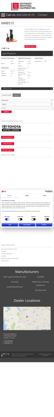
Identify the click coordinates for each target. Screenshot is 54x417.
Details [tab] (27, 195)
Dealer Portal (14, 355)
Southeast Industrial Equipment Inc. (27, 6)
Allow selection (27, 224)
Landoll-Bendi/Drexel (6, 253)
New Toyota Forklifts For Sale (9, 249)
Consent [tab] (9, 195)
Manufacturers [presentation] (7, 95)
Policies (13, 354)
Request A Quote (30, 46)
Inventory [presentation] (17, 95)
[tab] (7, 95)
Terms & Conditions (23, 354)
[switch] (20, 219)
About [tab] (44, 195)
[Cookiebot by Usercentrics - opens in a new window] (46, 191)
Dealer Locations (27, 300)
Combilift (3, 256)
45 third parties (13, 211)
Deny (10, 224)
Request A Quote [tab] (7, 88)
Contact (42, 15)
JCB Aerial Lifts (5, 260)
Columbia (3, 251)
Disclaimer (31, 354)
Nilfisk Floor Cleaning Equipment (9, 258)
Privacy (17, 354)
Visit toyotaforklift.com (22, 355)
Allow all (44, 224)
